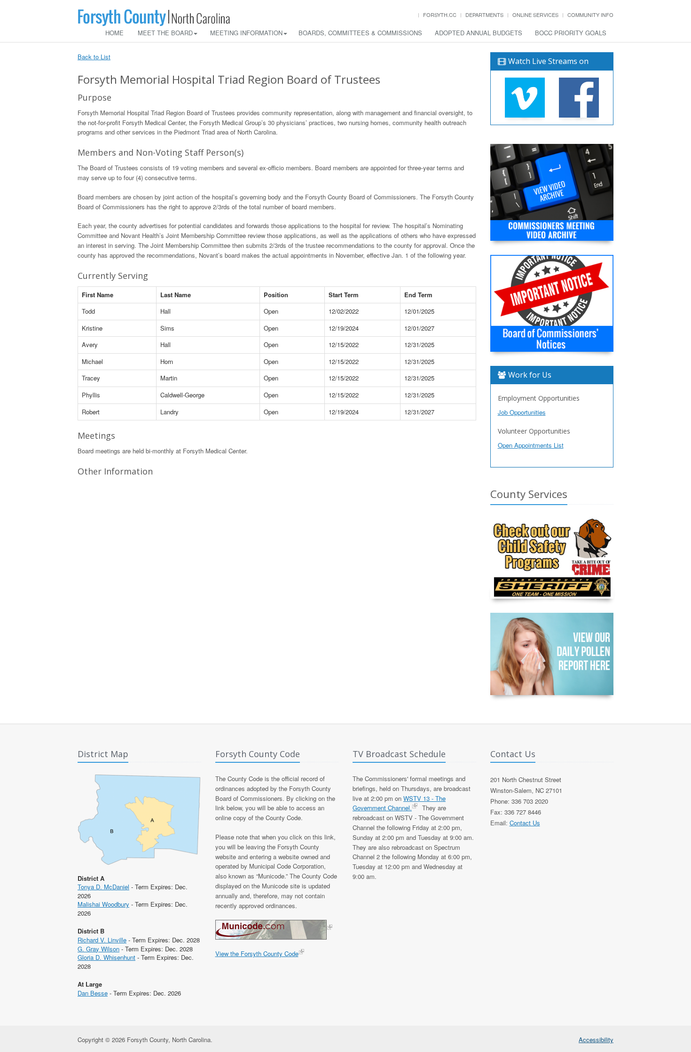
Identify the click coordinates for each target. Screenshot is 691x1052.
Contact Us (525, 822)
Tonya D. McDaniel (103, 886)
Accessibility (596, 1039)
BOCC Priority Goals (570, 32)
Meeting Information (246, 32)
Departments (484, 14)
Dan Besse (93, 993)
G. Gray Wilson (98, 948)
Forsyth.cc (439, 14)
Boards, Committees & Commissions (360, 32)
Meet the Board (165, 32)
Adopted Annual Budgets (478, 32)
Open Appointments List (531, 445)
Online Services (535, 14)
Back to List (94, 56)
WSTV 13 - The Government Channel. (399, 803)
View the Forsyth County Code (256, 953)
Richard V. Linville (102, 939)
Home (114, 32)
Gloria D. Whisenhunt (106, 957)
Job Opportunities (522, 412)
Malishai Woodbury (103, 904)
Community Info (590, 14)
